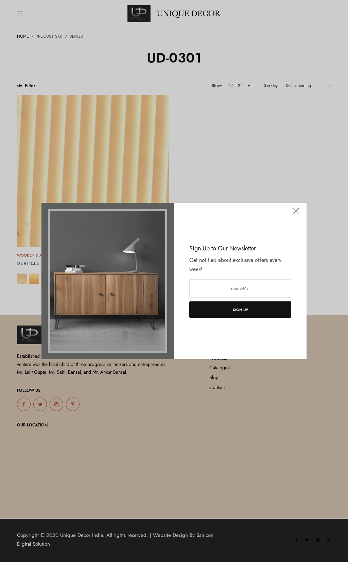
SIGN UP (240, 309)
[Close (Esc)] (296, 213)
